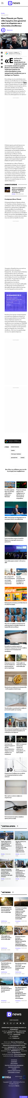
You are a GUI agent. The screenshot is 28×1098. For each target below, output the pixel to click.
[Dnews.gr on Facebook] (4, 1023)
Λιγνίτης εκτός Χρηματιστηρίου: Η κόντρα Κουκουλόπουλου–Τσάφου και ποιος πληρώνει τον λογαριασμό (10, 749)
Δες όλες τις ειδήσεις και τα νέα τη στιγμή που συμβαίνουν (15, 470)
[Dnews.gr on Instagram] (10, 1023)
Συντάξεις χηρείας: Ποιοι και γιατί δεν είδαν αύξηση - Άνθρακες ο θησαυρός (9, 493)
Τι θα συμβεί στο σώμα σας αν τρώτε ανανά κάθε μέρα (21, 664)
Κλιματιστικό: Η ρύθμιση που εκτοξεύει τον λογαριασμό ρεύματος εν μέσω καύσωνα (15, 775)
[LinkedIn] (1, 59)
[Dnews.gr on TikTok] (14, 1023)
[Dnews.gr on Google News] (17, 1023)
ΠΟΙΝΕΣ (22, 457)
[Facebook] (1, 52)
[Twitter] (1, 56)
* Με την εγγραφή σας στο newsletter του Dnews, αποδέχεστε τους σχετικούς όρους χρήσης (15, 307)
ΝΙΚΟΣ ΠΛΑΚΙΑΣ (15, 446)
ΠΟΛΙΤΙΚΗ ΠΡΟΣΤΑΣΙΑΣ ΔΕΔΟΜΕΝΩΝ (14, 1065)
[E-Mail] (1, 63)
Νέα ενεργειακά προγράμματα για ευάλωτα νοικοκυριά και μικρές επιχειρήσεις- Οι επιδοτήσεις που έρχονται (16, 730)
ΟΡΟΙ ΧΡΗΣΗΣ (14, 1063)
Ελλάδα (3, 13)
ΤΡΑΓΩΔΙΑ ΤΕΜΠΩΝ (16, 454)
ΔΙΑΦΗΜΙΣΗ (14, 1061)
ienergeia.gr (18, 921)
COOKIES (14, 1069)
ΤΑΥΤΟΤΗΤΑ (14, 1060)
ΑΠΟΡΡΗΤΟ (24, 1096)
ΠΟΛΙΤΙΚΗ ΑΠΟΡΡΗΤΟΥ (14, 1067)
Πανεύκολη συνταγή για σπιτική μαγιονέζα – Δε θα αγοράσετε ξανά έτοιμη (20, 966)
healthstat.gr (4, 921)
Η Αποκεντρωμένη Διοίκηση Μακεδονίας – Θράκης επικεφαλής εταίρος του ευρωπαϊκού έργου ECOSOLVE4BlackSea (21, 941)
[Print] (1, 67)
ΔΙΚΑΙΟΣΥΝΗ (14, 457)
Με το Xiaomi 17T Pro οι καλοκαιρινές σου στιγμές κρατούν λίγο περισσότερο (10, 580)
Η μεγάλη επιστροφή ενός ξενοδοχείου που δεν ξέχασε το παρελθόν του (20, 580)
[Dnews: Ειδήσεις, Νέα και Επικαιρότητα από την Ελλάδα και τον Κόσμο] (14, 3)
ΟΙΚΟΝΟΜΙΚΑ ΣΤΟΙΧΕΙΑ (14, 1072)
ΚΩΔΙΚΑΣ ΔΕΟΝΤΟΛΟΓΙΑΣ (14, 1070)
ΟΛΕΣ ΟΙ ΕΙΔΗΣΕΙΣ (14, 1020)
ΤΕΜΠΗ (13, 450)
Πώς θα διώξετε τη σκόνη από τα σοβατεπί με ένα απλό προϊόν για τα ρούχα (6, 966)
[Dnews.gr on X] (7, 1023)
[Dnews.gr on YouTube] (20, 1023)
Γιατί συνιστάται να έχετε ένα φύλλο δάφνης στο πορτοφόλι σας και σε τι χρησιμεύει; (14, 540)
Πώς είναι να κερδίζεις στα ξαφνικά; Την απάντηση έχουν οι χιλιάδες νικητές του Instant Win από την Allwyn (15, 625)
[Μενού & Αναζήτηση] (2, 3)
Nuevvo (17, 1085)
